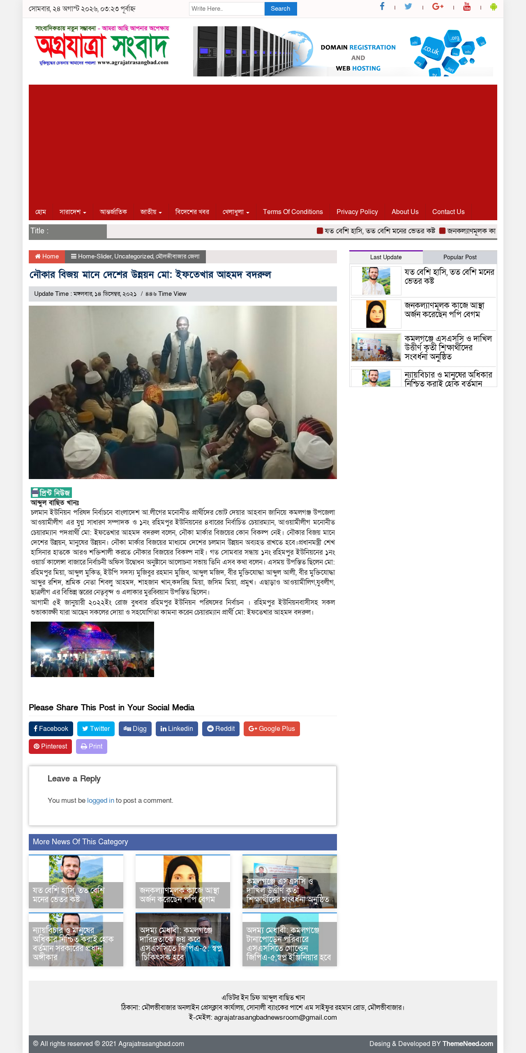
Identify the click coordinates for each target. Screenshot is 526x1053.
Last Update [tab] (386, 257)
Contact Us (448, 212)
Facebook (52, 728)
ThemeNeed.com (468, 1043)
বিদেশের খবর (192, 212)
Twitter (99, 728)
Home (50, 256)
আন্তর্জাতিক (113, 212)
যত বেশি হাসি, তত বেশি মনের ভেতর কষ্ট (365, 231)
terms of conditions (293, 212)
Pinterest (53, 746)
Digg (139, 728)
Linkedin (179, 728)
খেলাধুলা (234, 212)
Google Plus (276, 728)
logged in (100, 800)
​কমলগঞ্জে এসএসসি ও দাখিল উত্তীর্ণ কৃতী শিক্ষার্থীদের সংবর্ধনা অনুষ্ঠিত (288, 890)
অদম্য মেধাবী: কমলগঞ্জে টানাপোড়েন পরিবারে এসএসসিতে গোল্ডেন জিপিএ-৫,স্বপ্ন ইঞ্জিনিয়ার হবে (289, 944)
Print (94, 746)
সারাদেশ (71, 212)
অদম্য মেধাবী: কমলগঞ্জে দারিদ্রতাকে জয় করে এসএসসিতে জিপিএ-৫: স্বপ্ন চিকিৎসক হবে (180, 944)
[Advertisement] (263, 142)
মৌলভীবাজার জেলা (178, 256)
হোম (40, 212)
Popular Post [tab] (460, 257)
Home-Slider (95, 256)
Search (280, 9)
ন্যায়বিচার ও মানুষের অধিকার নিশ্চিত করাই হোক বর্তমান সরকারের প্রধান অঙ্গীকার (73, 944)
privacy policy (357, 212)
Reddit (224, 728)
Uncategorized (133, 256)
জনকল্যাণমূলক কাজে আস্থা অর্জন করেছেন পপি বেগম (179, 895)
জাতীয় (149, 212)
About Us (405, 212)
